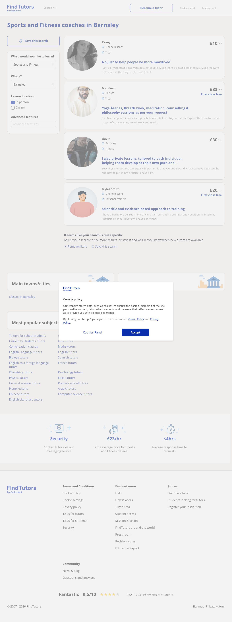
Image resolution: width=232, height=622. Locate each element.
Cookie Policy (136, 319)
